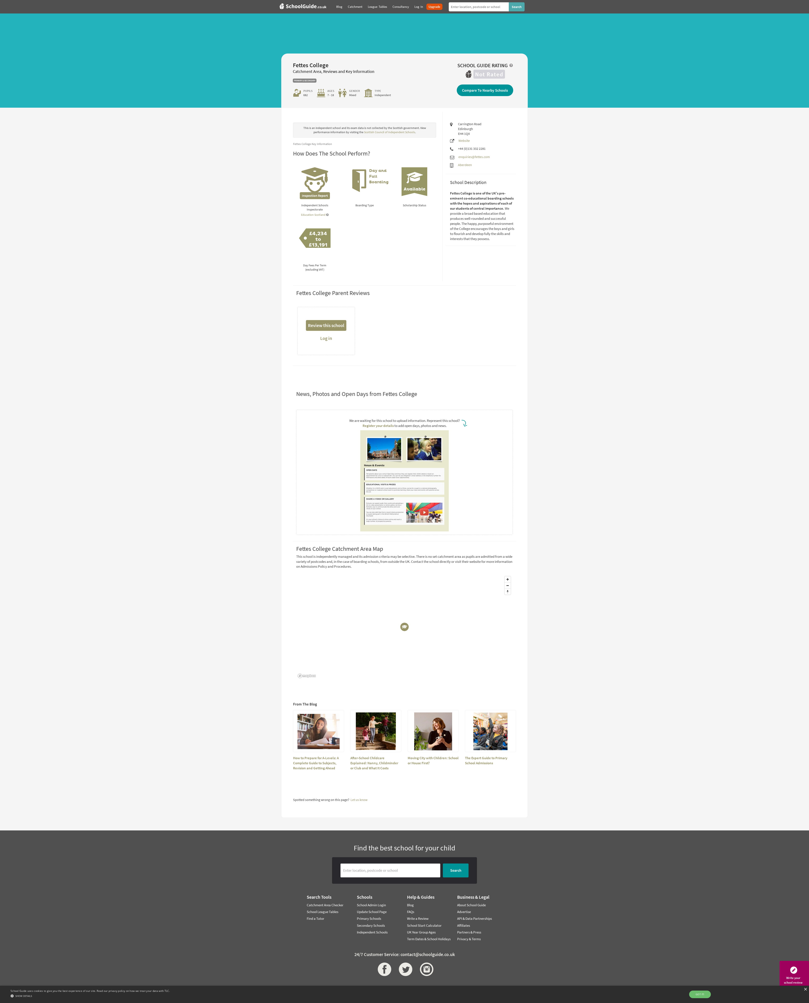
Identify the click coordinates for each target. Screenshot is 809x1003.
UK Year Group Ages (421, 932)
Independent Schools (372, 932)
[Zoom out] (508, 585)
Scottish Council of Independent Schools (389, 132)
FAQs (410, 911)
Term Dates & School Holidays (429, 939)
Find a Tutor (315, 918)
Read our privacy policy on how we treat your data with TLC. (133, 991)
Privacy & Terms (469, 939)
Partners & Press (469, 932)
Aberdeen (465, 165)
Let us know (359, 800)
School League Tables (322, 911)
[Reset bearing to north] (508, 592)
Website (464, 140)
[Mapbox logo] (306, 675)
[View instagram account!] (425, 969)
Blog (410, 905)
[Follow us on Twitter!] (404, 969)
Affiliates (463, 925)
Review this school (326, 325)
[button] (90, 996)
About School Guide (471, 905)
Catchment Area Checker (325, 905)
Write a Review (418, 918)
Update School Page (372, 911)
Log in (326, 338)
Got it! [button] (700, 994)
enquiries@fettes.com (474, 157)
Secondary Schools (371, 925)
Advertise (464, 911)
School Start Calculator (424, 925)
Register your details (378, 425)
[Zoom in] (508, 579)
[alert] (404, 994)
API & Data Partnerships (474, 918)
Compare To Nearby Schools (485, 90)
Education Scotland (313, 215)
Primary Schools (369, 918)
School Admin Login (371, 905)
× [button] (805, 989)
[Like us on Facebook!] (383, 969)
